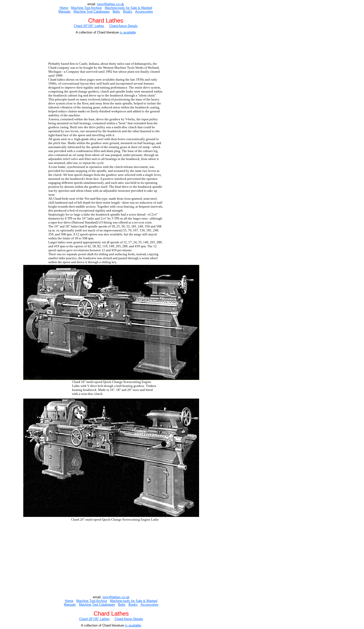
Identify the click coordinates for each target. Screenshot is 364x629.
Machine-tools (115, 8)
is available (128, 32)
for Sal (130, 8)
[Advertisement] (108, 48)
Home (64, 8)
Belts (116, 11)
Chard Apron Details (123, 26)
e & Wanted (143, 8)
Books (127, 11)
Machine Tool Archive (86, 8)
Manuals (64, 11)
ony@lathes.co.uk (111, 4)
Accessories (144, 11)
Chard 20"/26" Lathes (89, 26)
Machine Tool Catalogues (92, 11)
